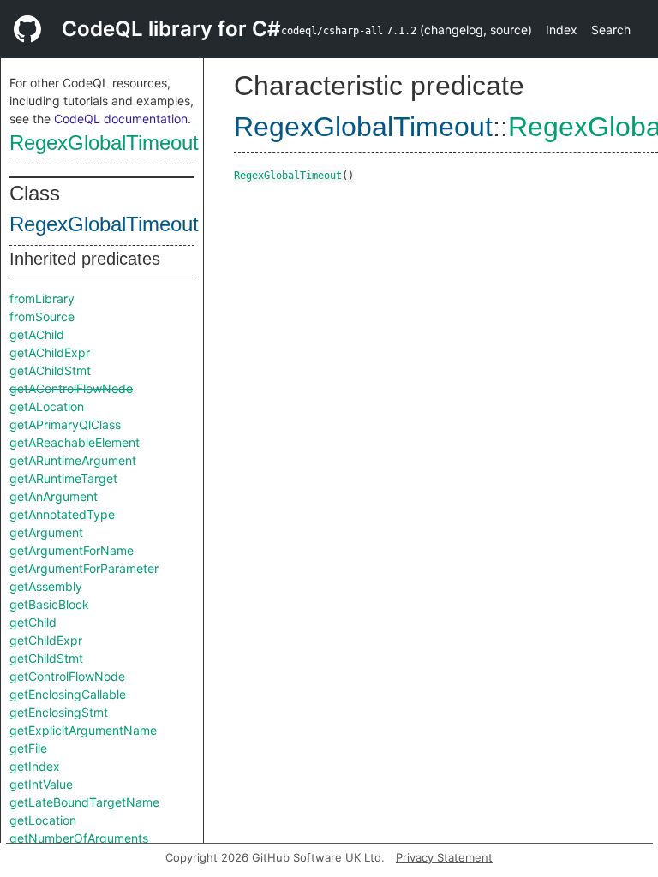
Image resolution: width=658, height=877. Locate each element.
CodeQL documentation (121, 118)
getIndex (34, 766)
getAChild (36, 334)
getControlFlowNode (67, 676)
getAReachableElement (74, 442)
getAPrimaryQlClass (65, 424)
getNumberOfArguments (78, 838)
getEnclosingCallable (67, 694)
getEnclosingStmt (58, 712)
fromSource (42, 316)
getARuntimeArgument (72, 460)
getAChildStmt (50, 370)
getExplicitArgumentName (83, 730)
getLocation (42, 820)
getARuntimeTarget (63, 478)
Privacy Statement (444, 857)
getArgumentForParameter (84, 568)
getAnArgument (53, 496)
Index (561, 29)
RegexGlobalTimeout (104, 142)
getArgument (46, 532)
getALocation (46, 406)
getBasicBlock (49, 604)
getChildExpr (45, 640)
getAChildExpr (49, 352)
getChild (33, 622)
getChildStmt (46, 658)
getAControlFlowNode (71, 388)
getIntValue (41, 784)
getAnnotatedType (62, 514)
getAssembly (45, 586)
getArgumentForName (71, 550)
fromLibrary (42, 298)
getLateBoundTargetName (84, 802)
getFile (28, 748)
